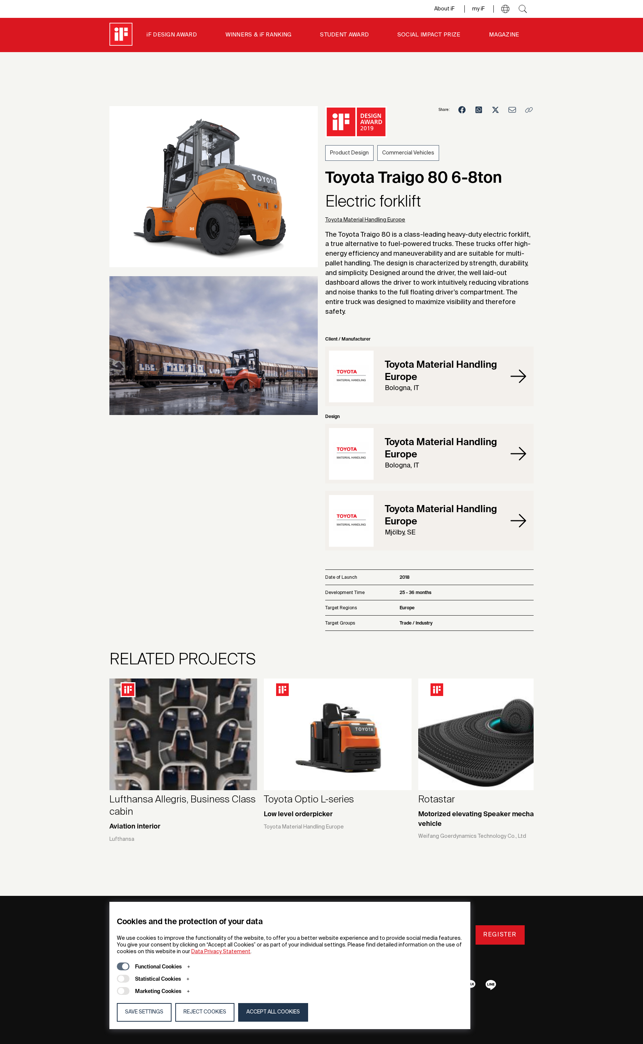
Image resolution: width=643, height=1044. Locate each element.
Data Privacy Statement (220, 951)
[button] (505, 9)
